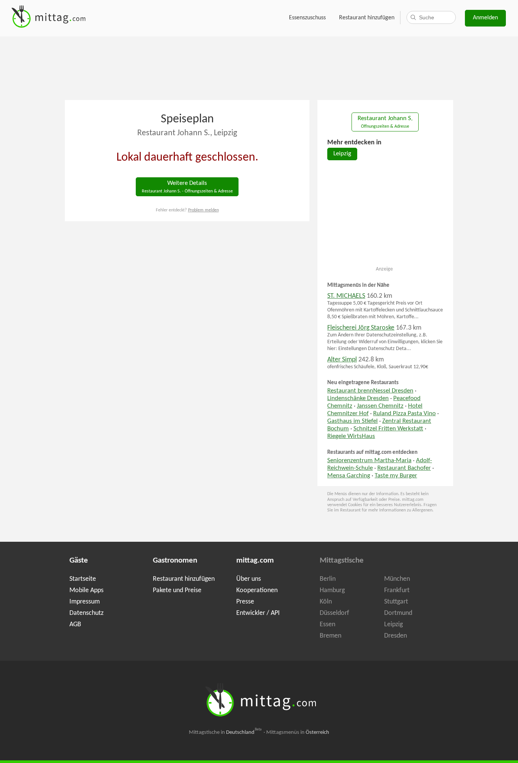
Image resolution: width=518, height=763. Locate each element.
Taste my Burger (396, 476)
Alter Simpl (342, 359)
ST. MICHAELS (346, 296)
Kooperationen (257, 590)
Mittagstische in (225, 732)
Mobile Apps (86, 590)
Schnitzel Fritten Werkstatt (388, 429)
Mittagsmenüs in (297, 732)
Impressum (84, 602)
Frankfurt (397, 590)
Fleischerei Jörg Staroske (360, 328)
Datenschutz (86, 613)
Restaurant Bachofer (404, 468)
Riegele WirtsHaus (351, 436)
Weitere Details (187, 187)
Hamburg (332, 590)
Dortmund (398, 613)
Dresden (395, 636)
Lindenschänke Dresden (358, 399)
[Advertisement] (259, 67)
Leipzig (342, 154)
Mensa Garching (348, 476)
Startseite (82, 579)
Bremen (330, 636)
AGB (75, 624)
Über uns (248, 579)
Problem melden (203, 210)
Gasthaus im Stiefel (352, 421)
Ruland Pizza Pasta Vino (404, 414)
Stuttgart (396, 602)
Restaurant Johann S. (385, 122)
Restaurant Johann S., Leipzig (187, 133)
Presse (245, 602)
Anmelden (485, 18)
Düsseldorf (334, 613)
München (397, 579)
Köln (326, 602)
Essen (327, 624)
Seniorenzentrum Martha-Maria (369, 461)
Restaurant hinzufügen (366, 18)
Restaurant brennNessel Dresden (370, 391)
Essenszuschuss (307, 18)
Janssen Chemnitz (380, 406)
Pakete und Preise (177, 590)
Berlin (328, 579)
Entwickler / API (258, 613)
